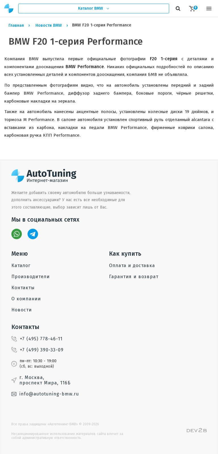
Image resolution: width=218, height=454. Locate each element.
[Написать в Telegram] (33, 234)
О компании (26, 298)
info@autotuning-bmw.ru (49, 394)
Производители (30, 276)
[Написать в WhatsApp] (16, 234)
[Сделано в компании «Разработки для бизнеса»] (197, 430)
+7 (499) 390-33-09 (42, 350)
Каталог (20, 265)
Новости (21, 310)
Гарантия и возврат (133, 276)
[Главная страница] (9, 8)
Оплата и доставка (132, 265)
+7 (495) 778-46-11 (41, 338)
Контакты (23, 287)
